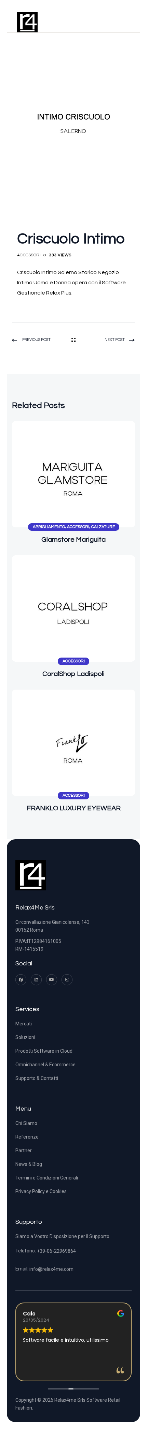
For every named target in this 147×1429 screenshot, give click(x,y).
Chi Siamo (26, 1123)
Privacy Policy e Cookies (41, 1191)
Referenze (27, 1137)
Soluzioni (25, 1037)
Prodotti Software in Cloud (43, 1051)
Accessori (29, 255)
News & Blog (28, 1164)
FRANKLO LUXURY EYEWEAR (74, 808)
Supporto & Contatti (36, 1078)
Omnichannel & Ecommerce (45, 1064)
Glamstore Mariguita (73, 539)
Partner (23, 1150)
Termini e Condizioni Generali (46, 1177)
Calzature (103, 527)
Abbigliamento (49, 527)
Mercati (23, 1023)
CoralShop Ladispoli (73, 674)
